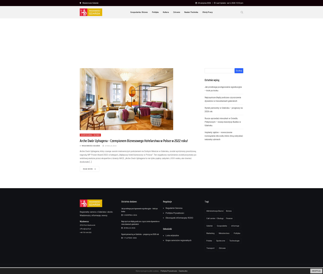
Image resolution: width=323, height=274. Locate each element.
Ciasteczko (183, 271)
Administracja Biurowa (215, 211)
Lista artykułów (172, 235)
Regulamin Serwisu (174, 208)
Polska (209, 241)
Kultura (166, 12)
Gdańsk (209, 226)
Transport (210, 248)
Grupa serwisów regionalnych (178, 240)
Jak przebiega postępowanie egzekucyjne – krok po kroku (139, 210)
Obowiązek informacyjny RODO (179, 218)
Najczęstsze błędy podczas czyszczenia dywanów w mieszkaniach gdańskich (140, 223)
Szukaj (239, 71)
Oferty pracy (207, 12)
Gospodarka (222, 226)
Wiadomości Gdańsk (91, 146)
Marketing (210, 233)
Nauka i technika (191, 12)
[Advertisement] (161, 39)
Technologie (234, 241)
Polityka (155, 12)
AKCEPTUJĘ (316, 271)
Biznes (229, 211)
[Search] (242, 12)
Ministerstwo (224, 233)
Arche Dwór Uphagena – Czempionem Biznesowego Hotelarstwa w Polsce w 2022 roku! (134, 141)
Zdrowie (176, 12)
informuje (235, 226)
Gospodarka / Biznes (139, 12)
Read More (88, 169)
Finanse (229, 218)
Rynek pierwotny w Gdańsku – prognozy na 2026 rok (140, 234)
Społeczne (220, 241)
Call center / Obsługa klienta (215, 218)
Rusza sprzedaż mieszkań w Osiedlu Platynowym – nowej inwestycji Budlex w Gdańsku (223, 122)
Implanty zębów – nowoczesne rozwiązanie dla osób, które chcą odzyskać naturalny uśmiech (224, 136)
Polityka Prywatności (175, 213)
